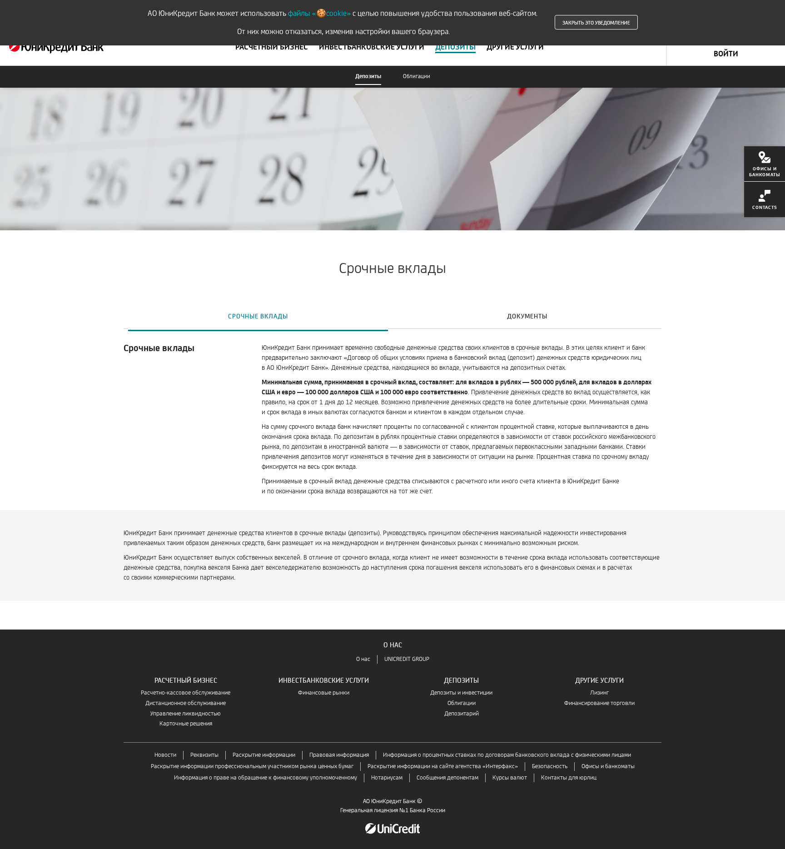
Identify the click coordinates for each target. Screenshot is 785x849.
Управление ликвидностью (185, 713)
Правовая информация (339, 755)
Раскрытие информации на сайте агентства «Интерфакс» (443, 766)
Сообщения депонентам (447, 778)
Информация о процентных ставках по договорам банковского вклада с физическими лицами (507, 755)
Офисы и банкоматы (608, 766)
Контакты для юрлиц (568, 778)
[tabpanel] (392, 480)
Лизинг (599, 693)
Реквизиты (204, 755)
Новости (165, 755)
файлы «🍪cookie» (319, 13)
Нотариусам (386, 778)
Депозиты (368, 76)
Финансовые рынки (323, 693)
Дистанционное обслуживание (185, 703)
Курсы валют (509, 778)
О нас (363, 659)
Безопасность (549, 766)
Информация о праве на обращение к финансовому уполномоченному (265, 778)
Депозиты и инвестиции (461, 693)
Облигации (416, 76)
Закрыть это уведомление (596, 22)
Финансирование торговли (599, 703)
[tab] (258, 315)
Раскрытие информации (264, 755)
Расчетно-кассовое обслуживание (185, 693)
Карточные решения (185, 723)
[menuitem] (764, 164)
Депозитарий (461, 713)
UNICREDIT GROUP (406, 659)
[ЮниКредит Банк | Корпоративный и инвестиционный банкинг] (56, 47)
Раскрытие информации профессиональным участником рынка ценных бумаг (252, 766)
